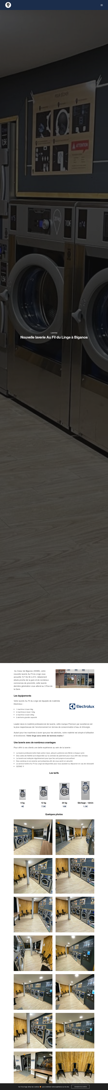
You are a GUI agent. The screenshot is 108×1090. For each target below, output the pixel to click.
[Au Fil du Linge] (8, 5)
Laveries (54, 333)
